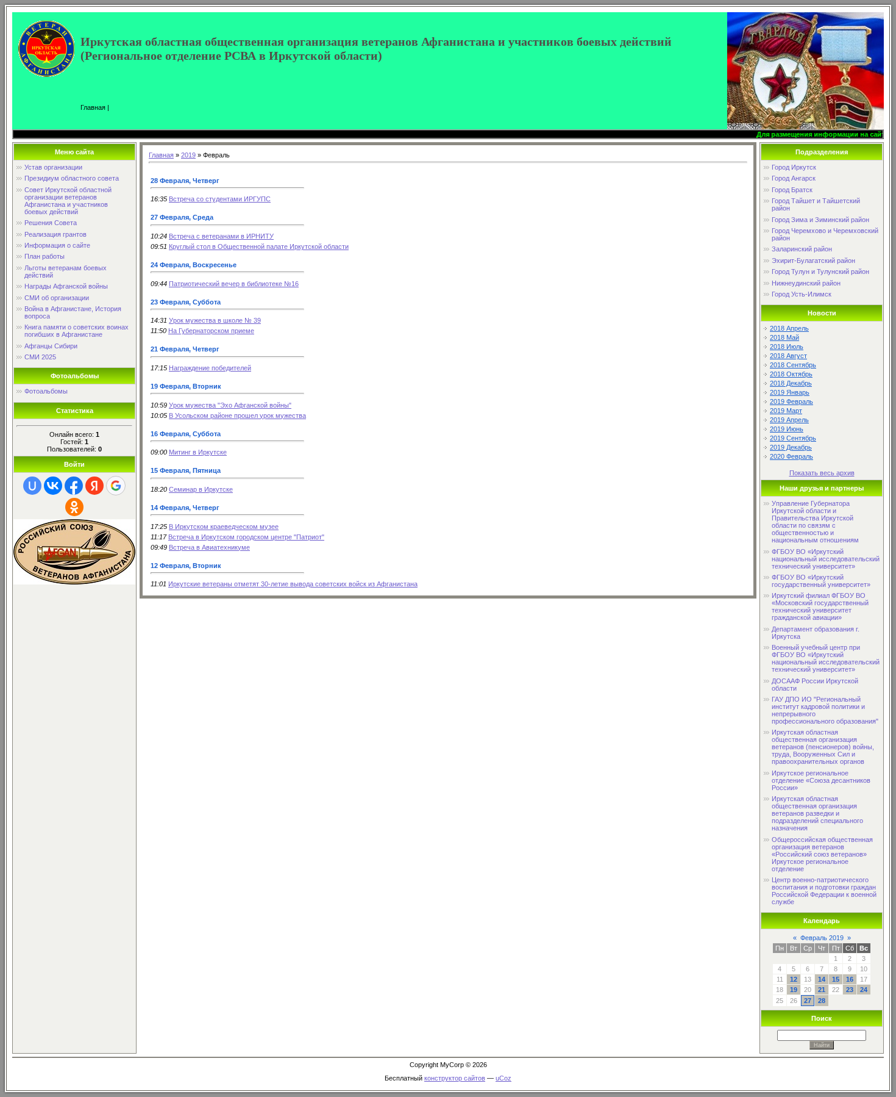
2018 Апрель (789, 328)
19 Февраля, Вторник (186, 386)
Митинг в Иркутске (198, 452)
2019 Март (786, 410)
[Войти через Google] (116, 485)
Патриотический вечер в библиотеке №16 (234, 283)
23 (849, 989)
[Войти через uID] (32, 486)
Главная (92, 107)
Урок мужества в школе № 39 (215, 320)
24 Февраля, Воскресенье (193, 264)
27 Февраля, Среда (182, 217)
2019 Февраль (791, 401)
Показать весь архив (822, 473)
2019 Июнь (786, 429)
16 (849, 979)
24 (863, 989)
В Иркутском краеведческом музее (224, 526)
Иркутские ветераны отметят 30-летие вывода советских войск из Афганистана (293, 584)
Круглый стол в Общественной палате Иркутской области (259, 246)
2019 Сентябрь (793, 438)
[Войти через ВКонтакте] (53, 486)
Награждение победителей (210, 368)
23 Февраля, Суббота (186, 302)
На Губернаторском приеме (211, 330)
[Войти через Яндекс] (94, 486)
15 (835, 979)
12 (793, 979)
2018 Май (784, 337)
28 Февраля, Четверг (185, 180)
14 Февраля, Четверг (185, 507)
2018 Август (788, 355)
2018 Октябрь (791, 374)
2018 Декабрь (791, 383)
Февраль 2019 (822, 937)
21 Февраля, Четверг (185, 349)
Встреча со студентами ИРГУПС (220, 199)
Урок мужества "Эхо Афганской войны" (230, 405)
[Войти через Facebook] (74, 486)
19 (793, 989)
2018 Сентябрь (793, 365)
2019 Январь (789, 392)
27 (807, 1000)
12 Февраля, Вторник (186, 565)
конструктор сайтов (454, 1078)
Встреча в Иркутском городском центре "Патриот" (246, 537)
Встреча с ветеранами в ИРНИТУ (221, 236)
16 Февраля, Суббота (186, 433)
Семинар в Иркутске (201, 489)
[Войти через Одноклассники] (74, 507)
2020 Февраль (791, 456)
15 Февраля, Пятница (186, 470)
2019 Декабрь (791, 447)
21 (821, 989)
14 (821, 979)
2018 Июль (786, 346)
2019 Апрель (789, 419)
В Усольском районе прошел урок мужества (237, 415)
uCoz (503, 1078)
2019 (188, 155)
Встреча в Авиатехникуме (209, 547)
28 (821, 1000)
